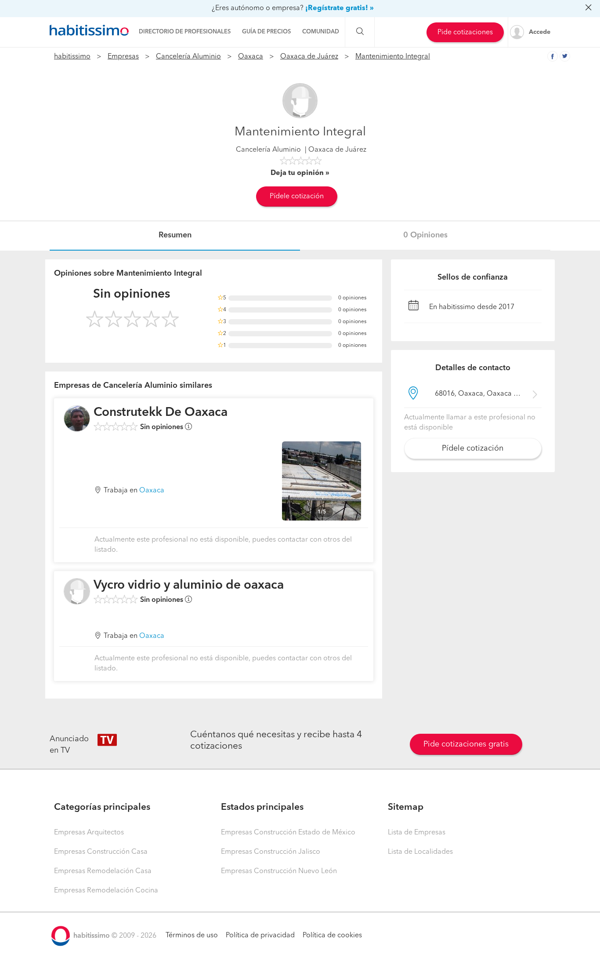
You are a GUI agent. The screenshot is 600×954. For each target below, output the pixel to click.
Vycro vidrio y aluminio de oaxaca (189, 585)
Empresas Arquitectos (89, 832)
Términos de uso (192, 935)
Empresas (123, 56)
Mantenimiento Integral (392, 56)
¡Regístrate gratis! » (339, 8)
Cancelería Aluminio (188, 56)
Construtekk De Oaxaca (161, 413)
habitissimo (72, 56)
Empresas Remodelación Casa (103, 871)
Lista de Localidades (420, 852)
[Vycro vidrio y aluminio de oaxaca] (77, 591)
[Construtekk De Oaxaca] (77, 418)
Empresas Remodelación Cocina (106, 890)
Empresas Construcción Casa (101, 852)
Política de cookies (332, 935)
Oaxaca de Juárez (309, 56)
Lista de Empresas (416, 832)
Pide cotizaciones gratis (466, 744)
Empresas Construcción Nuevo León (279, 871)
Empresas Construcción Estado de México (288, 832)
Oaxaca (250, 56)
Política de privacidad (260, 935)
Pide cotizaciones (465, 32)
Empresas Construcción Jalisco (270, 852)
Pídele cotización (297, 196)
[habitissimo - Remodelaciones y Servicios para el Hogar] (89, 30)
